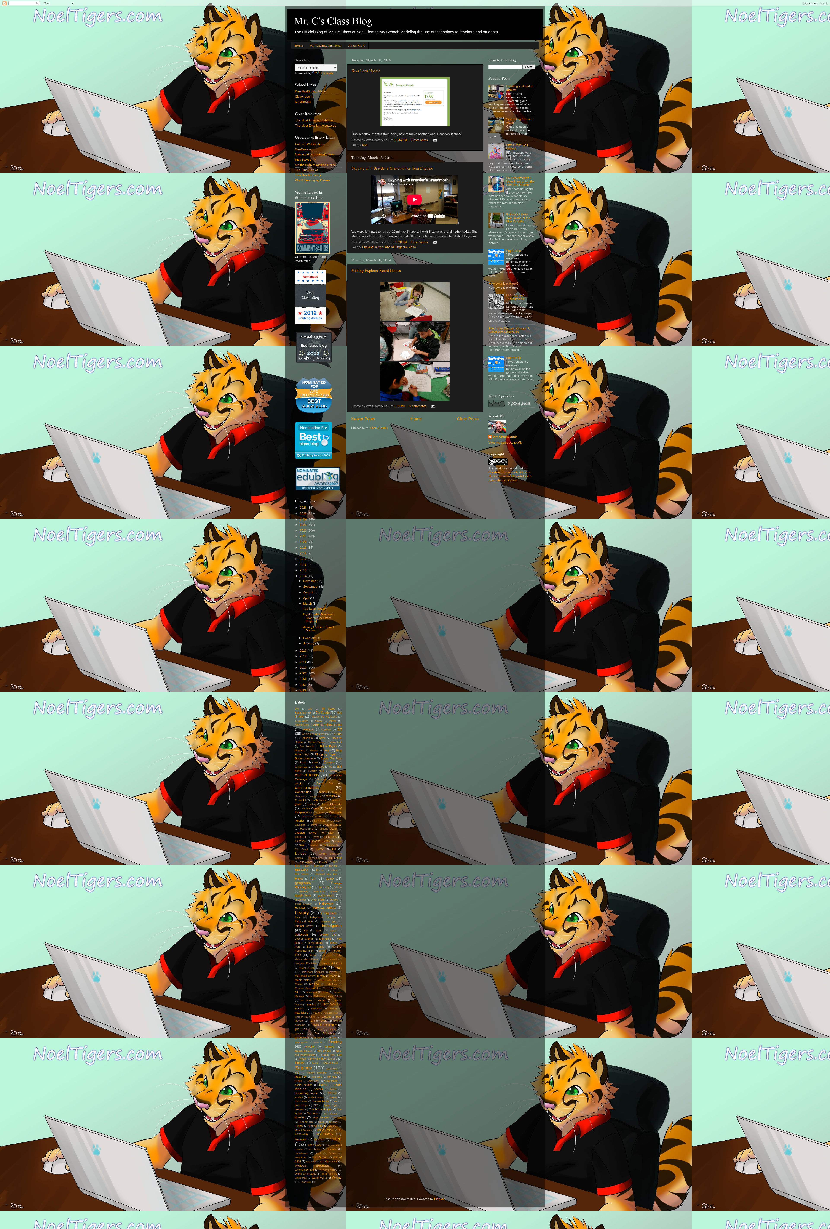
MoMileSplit (303, 101)
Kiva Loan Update (365, 70)
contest (323, 791)
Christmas (301, 766)
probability (319, 1037)
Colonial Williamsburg (309, 144)
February (310, 637)
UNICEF (333, 1126)
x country (306, 1182)
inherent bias (328, 921)
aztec (322, 738)
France (299, 878)
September (311, 586)
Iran (305, 930)
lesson (322, 950)
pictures (301, 1029)
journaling (325, 938)
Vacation (301, 1139)
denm (321, 812)
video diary (314, 1145)
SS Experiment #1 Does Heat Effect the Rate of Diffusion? (520, 181)
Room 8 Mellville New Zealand (318, 1058)
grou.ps (334, 899)
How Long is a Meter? (503, 283)
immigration (328, 913)
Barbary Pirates (316, 742)
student (299, 1097)
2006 (304, 690)
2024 (304, 519)
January (309, 643)
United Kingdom (396, 246)
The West (312, 1113)
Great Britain (318, 899)
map (322, 967)
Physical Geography (324, 1024)
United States (325, 1129)
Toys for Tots (306, 1121)
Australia (307, 738)
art (340, 729)
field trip (333, 866)
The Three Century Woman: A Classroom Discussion (508, 330)
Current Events (331, 804)
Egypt (316, 837)
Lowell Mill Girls (332, 963)
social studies (303, 1084)
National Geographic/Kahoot (314, 154)
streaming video (306, 1093)
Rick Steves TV (305, 159)
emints (338, 841)
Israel (319, 930)
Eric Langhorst (330, 845)
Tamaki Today (320, 1101)
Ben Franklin (307, 746)
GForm (338, 887)
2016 (304, 564)
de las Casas (310, 808)
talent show (301, 1101)
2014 (304, 576)
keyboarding (315, 942)
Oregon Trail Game (305, 1017)
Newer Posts (363, 419)
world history (329, 1173)
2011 (303, 662)
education (301, 836)
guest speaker (303, 903)
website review (329, 1161)
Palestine (325, 1016)
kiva (365, 144)
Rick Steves (324, 1050)
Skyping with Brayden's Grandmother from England (392, 168)
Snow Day (313, 1081)
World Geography (305, 1173)
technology (301, 1105)
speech (318, 1089)
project (333, 1037)
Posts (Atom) (379, 427)
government (326, 895)
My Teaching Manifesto (326, 45)
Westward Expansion (312, 1165)
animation (308, 729)
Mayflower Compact (313, 972)
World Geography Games (312, 180)
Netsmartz (316, 1008)
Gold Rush (319, 891)
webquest (311, 1161)
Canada (329, 762)
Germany (324, 887)
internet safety (304, 926)
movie (325, 992)
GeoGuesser (304, 149)
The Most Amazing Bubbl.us (314, 120)
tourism (338, 1117)
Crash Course (319, 800)
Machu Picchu (307, 967)
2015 (304, 570)
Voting (332, 1153)
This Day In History (308, 175)
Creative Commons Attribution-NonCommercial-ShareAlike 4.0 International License (510, 476)
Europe (300, 853)
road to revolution (331, 1054)
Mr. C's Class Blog (333, 20)
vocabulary (315, 1149)
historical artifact (324, 907)
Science (303, 1067)
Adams (318, 720)
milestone (332, 984)
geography (303, 883)
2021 (304, 536)
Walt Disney (319, 1157)
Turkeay (333, 1121)
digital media (318, 820)
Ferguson (319, 866)
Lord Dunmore (330, 959)
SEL (297, 1072)
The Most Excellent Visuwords (315, 125)
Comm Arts (325, 783)
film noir (320, 870)
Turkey (299, 1125)
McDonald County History (310, 975)
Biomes (314, 750)
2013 (304, 650)
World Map (301, 1177)
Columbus (321, 779)
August (308, 592)
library (313, 955)
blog (326, 750)
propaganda (301, 1042)
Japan (333, 930)
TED (316, 1105)
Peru (312, 1020)
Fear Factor (302, 865)
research (330, 1046)
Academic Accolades (324, 716)
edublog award (328, 828)
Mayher (333, 972)
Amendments (302, 725)
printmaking (302, 1037)
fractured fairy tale (326, 874)
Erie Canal (301, 849)
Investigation (332, 926)
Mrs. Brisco (335, 996)
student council (316, 1097)
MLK (297, 992)
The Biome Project (320, 1109)
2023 (304, 524)
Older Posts (468, 419)
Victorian (319, 1139)
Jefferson (301, 934)
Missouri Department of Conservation (316, 988)
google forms (303, 895)
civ (330, 766)
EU (334, 849)
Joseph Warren (304, 938)
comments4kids (307, 788)
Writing (337, 1177)
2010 (304, 667)
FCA (334, 862)
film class (301, 870)
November (310, 581)
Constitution (303, 791)
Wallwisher (300, 1157)
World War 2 (319, 1177)
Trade (321, 1121)
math (338, 967)
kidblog (333, 943)
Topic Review (320, 1117)
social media (330, 1081)
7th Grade (323, 712)
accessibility (301, 720)
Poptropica (513, 250)
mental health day (327, 980)
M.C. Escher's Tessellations (515, 297)
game (330, 878)
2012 (304, 656)
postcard (299, 1033)
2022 (304, 530)
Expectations (315, 858)
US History (325, 1134)
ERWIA (320, 849)
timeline (300, 1117)
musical (311, 1004)
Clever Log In (304, 96)
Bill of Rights (328, 746)
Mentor (298, 984)
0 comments (419, 140)
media (333, 975)
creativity (311, 804)
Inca (297, 917)
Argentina (326, 729)
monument (311, 992)
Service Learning (316, 1072)
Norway (333, 1008)
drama (314, 825)
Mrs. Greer (306, 1000)
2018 (304, 553)
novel (316, 1012)
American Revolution (327, 724)
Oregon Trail (331, 1012)
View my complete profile (505, 442)
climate (333, 770)
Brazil (315, 762)
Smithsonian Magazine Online (315, 165)
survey (333, 1097)
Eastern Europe (332, 824)
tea (335, 1101)
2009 (304, 673)
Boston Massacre (305, 758)
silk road (332, 1076)
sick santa (316, 1076)
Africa (332, 720)
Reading (335, 1042)
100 (310, 708)
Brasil (303, 762)
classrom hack (316, 770)
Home (299, 45)
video (412, 246)
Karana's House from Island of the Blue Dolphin (518, 218)
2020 (304, 541)
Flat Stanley (302, 874)
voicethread (301, 1153)
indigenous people (322, 917)
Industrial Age (304, 921)
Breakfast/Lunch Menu (310, 91)
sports (333, 1089)
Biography (300, 750)
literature (326, 955)
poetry (332, 1029)
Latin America (315, 946)
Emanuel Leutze (320, 841)
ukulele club (315, 1125)
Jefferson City (327, 934)
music (322, 1000)
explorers (306, 862)
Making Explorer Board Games (376, 270)
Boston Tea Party (331, 758)
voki (318, 1153)
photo (324, 1020)
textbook (299, 1109)
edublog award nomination (314, 832)
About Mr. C (356, 45)
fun (313, 878)
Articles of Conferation (315, 733)
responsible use (303, 1051)
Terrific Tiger (330, 1105)
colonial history (307, 775)
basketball (335, 742)
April (306, 598)
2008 (304, 679)
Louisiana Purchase (305, 963)
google (333, 891)
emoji (302, 845)
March (308, 603)
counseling (315, 796)
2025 (304, 513)
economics (306, 828)
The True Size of (306, 169)
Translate (327, 73)
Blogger (439, 1198)
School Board (330, 1063)
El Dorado (330, 836)
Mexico (314, 983)
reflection (310, 1046)
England (368, 246)
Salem (315, 1063)
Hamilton (300, 907)
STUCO (332, 1093)
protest (318, 1042)
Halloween (326, 903)
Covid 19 (300, 800)
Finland (333, 870)
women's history (328, 1169)
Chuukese (318, 766)
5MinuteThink (303, 712)
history (302, 912)
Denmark (335, 812)
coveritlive (332, 796)
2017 (304, 559)
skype (379, 246)
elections (300, 841)
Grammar (300, 899)
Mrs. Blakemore (316, 996)
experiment (335, 857)
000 (297, 708)
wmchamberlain (304, 1169)
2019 (304, 547)
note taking (301, 1012)
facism (323, 862)
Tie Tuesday (330, 1113)
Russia (299, 1062)
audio (338, 733)
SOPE (322, 1084)
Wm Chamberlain (505, 436)
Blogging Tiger (325, 754)
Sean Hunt (332, 1068)
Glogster (303, 891)
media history (303, 980)
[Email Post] (434, 140)
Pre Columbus (325, 1033)
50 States (328, 708)
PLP (320, 1029)
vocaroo (332, 1149)
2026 (304, 507)
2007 (304, 684)
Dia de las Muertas (312, 816)
